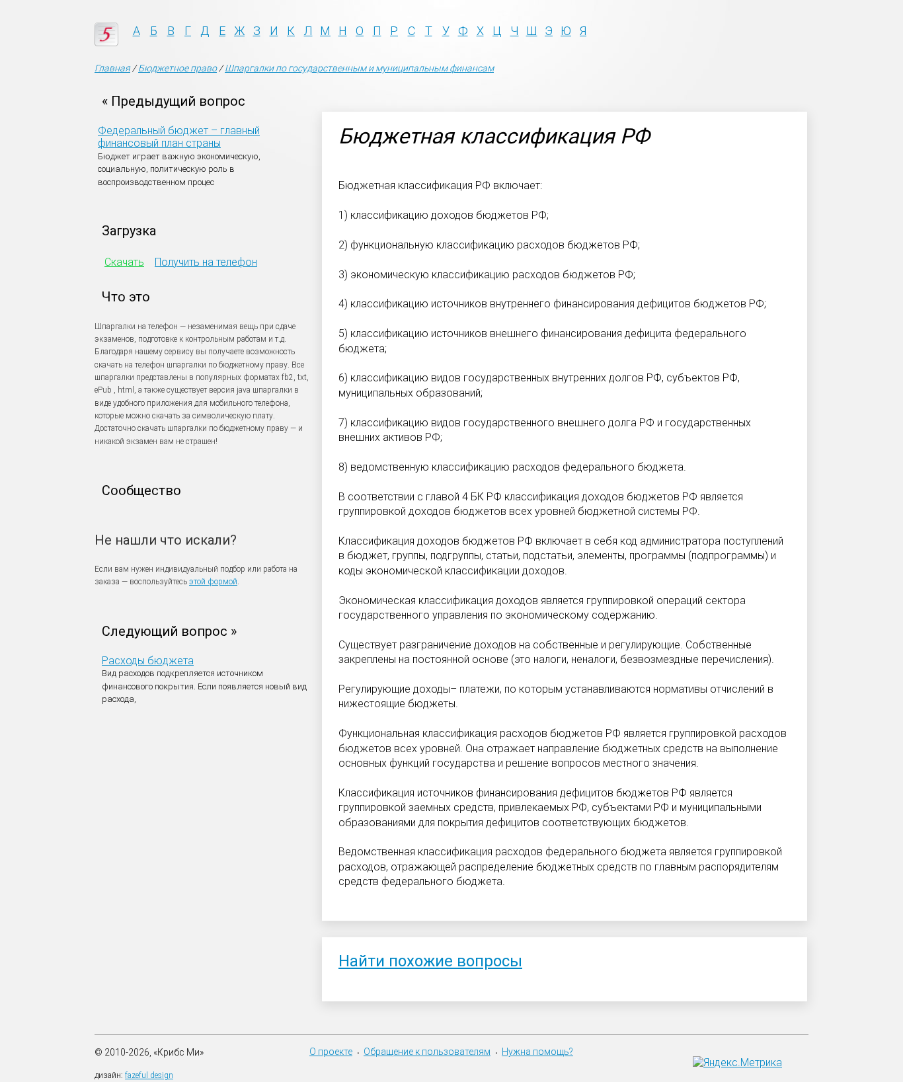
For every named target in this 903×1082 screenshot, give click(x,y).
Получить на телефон (206, 262)
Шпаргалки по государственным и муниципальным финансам (359, 68)
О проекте (330, 1051)
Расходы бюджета (148, 660)
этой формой (213, 581)
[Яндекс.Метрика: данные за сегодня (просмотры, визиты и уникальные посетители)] (737, 1062)
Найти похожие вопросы (430, 961)
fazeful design (149, 1075)
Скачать (124, 262)
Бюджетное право (177, 68)
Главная (112, 68)
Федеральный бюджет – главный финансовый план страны (179, 136)
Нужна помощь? (537, 1051)
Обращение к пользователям (427, 1051)
